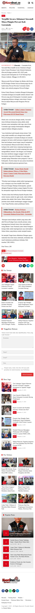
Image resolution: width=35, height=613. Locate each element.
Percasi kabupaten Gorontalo (15, 251)
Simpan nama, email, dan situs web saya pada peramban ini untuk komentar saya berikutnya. (17, 369)
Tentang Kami (12, 597)
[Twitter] (24, 265)
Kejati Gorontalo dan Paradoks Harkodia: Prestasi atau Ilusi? (7, 304)
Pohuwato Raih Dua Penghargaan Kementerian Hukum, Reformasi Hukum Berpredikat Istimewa (25, 507)
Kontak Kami (5, 600)
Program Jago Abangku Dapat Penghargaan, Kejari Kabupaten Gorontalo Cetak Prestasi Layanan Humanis (25, 304)
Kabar (3, 15)
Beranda (4, 597)
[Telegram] (28, 265)
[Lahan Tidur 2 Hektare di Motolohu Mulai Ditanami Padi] (9, 498)
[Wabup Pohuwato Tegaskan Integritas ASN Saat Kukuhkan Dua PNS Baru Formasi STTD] (25, 314)
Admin (3, 28)
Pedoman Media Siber (17, 600)
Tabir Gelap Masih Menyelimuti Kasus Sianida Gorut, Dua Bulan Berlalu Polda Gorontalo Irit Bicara (21, 556)
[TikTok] (13, 590)
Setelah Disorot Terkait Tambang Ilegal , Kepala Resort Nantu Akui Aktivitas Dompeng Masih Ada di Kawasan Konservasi (19, 541)
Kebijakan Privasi (6, 602)
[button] (29, 3)
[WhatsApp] (31, 265)
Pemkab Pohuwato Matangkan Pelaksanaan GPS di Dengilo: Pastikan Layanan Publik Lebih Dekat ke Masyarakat (9, 322)
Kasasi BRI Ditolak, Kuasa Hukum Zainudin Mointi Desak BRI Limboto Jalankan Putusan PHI (9, 471)
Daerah (4, 500)
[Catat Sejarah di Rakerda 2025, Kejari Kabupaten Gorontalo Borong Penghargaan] (25, 278)
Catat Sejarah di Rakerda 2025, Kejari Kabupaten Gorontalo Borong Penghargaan (25, 286)
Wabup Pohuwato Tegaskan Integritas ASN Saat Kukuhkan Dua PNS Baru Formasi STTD (25, 322)
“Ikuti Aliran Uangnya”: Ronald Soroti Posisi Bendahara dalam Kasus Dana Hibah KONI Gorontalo (8, 489)
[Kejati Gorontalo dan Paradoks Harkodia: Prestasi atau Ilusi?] (9, 296)
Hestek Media (7, 608)
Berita (4, 464)
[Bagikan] (31, 29)
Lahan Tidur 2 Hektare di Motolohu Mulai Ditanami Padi (9, 507)
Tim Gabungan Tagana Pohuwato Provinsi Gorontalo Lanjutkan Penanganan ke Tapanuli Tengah (8, 286)
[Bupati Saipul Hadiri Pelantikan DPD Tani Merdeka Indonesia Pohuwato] (25, 480)
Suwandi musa (7, 253)
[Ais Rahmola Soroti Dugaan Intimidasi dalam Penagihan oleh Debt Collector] (25, 462)
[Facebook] (20, 265)
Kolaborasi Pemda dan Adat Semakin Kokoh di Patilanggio (20, 563)
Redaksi (20, 597)
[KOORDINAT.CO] (11, 2)
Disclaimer (28, 600)
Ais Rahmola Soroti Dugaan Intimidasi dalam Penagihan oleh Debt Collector (25, 471)
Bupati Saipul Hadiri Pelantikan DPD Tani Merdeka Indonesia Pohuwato (24, 489)
